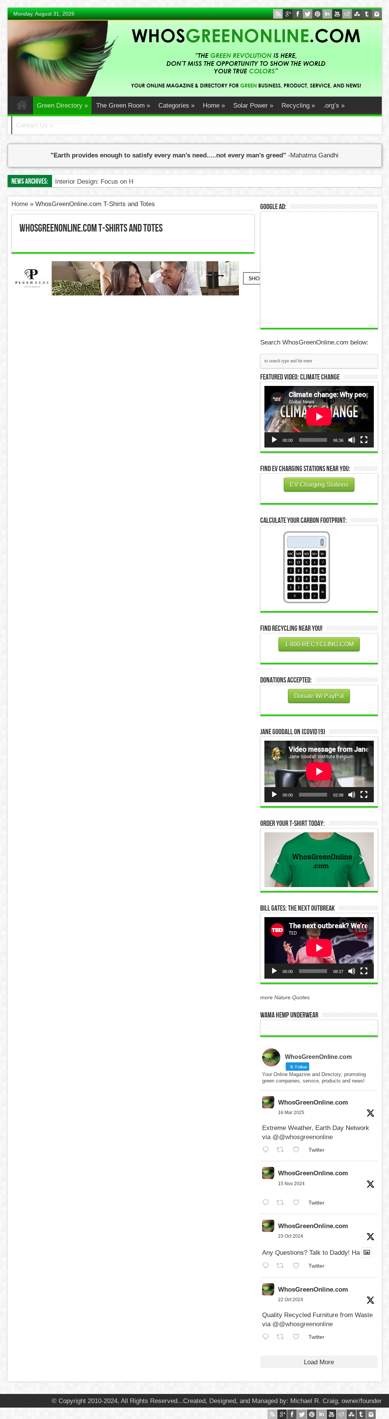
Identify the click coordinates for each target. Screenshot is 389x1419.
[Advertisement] (321, 269)
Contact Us (34, 125)
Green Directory (62, 105)
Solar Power (253, 105)
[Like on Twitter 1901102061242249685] (299, 1150)
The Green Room (123, 105)
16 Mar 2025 (291, 1112)
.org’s (334, 105)
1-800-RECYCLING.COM (319, 644)
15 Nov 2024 (291, 1183)
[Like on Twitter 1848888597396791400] (299, 1266)
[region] (319, 859)
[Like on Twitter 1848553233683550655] (299, 1337)
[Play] (274, 440)
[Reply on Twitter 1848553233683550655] (267, 1337)
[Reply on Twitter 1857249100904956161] (267, 1203)
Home (21, 106)
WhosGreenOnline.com (313, 1102)
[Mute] (352, 440)
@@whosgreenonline (302, 1137)
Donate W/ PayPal (319, 696)
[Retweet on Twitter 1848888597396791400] (283, 1266)
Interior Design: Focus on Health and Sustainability (127, 181)
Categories (176, 105)
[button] (319, 859)
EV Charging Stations (319, 484)
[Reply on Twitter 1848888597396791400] (267, 1266)
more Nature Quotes (285, 997)
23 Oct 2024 (290, 1236)
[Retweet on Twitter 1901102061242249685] (283, 1150)
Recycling (298, 105)
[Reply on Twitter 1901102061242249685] (267, 1150)
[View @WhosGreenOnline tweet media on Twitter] (367, 1252)
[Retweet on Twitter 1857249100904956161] (283, 1203)
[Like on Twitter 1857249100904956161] (299, 1203)
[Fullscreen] (364, 440)
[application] (319, 417)
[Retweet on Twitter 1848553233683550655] (283, 1337)
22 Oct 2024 (290, 1299)
